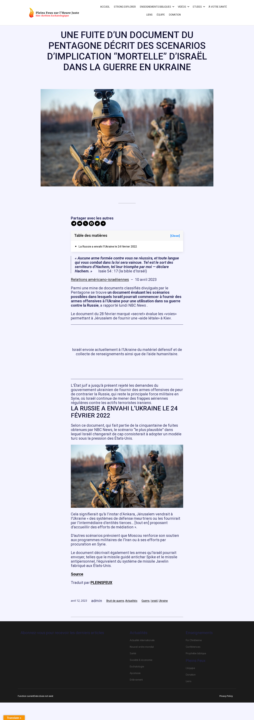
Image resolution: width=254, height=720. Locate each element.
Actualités (131, 600)
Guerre (145, 600)
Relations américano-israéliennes (100, 279)
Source (77, 574)
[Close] (175, 235)
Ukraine (163, 600)
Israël (154, 600)
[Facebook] (91, 223)
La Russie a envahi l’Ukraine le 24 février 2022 (108, 246)
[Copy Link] (85, 223)
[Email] (79, 223)
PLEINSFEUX (101, 582)
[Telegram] (73, 223)
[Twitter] (97, 223)
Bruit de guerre (115, 600)
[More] (103, 223)
